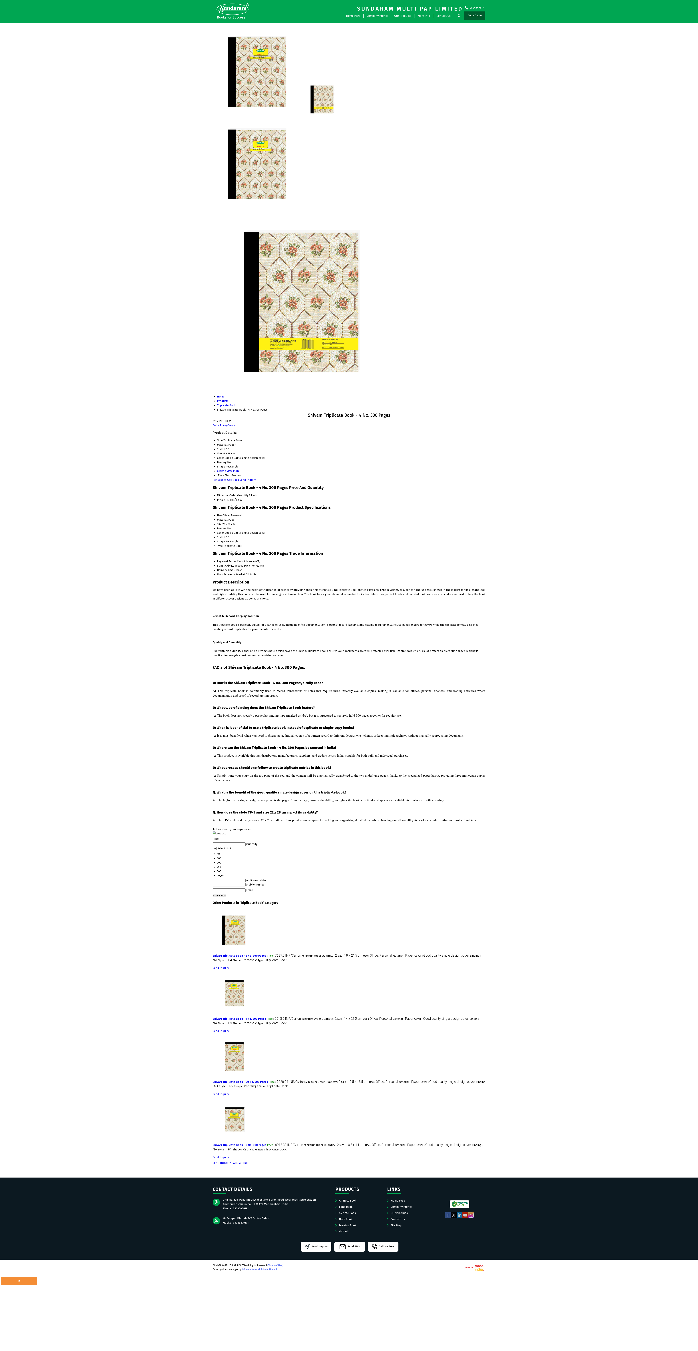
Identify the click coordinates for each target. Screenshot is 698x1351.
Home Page (353, 15)
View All (344, 1231)
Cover (220, 532)
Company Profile (377, 15)
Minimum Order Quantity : (319, 955)
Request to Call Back (226, 479)
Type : (272, 960)
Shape (221, 541)
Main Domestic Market (231, 574)
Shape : (245, 960)
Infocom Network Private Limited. (259, 1269)
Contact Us (444, 15)
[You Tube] (465, 1217)
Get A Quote (475, 15)
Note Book (345, 1219)
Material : (403, 955)
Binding (221, 528)
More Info (424, 15)
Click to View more (228, 471)
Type (220, 545)
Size (219, 524)
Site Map (396, 1225)
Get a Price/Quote (224, 425)
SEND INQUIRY (222, 1163)
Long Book (345, 1206)
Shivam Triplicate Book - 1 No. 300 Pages (239, 1018)
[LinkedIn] (459, 1217)
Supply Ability (225, 565)
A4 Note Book (347, 1200)
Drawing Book (347, 1225)
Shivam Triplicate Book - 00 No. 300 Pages (240, 1082)
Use (219, 515)
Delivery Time (225, 570)
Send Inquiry (248, 479)
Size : (350, 955)
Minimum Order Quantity (232, 495)
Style (220, 537)
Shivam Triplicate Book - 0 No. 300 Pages (239, 1145)
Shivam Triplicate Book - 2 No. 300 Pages (239, 955)
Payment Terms (226, 561)
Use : (377, 955)
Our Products (402, 15)
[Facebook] (448, 1217)
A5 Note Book (347, 1213)
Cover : (441, 955)
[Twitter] (454, 1217)
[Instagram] (471, 1217)
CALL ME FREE (240, 1163)
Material (222, 519)
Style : (225, 960)
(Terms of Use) (275, 1265)
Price (220, 499)
